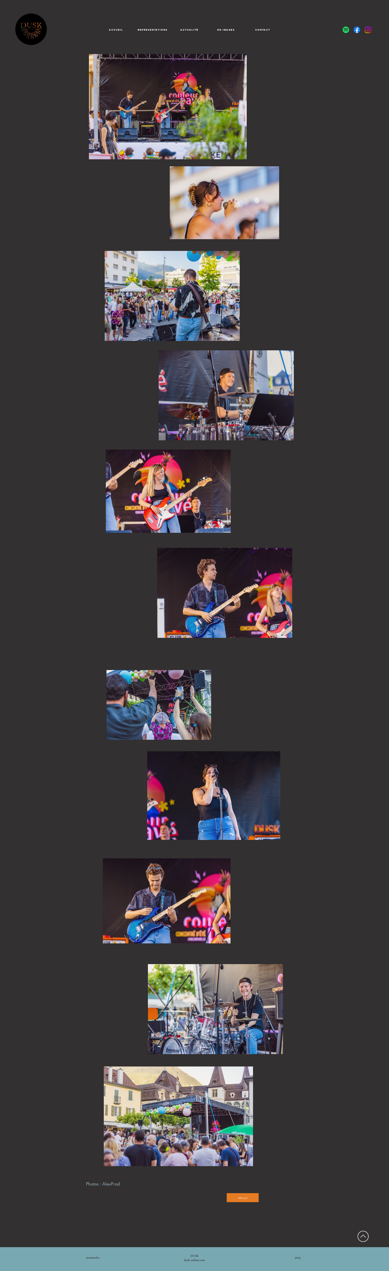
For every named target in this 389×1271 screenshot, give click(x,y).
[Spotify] (346, 29)
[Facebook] (357, 29)
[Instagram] (368, 29)
